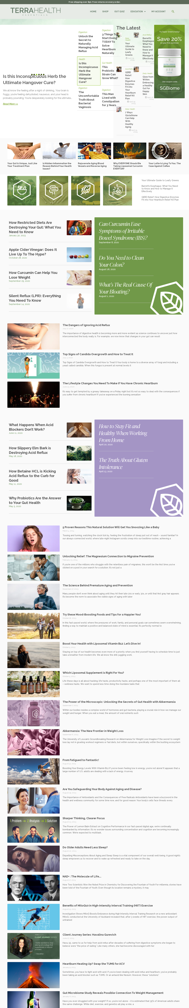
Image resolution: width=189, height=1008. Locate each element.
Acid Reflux (147, 35)
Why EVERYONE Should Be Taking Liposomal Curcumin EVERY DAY (128, 166)
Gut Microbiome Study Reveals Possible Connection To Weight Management (113, 992)
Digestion (83, 32)
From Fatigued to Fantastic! (81, 760)
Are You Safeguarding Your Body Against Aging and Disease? (102, 789)
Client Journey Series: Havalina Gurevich (89, 934)
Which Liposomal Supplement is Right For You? (93, 672)
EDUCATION (137, 11)
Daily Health (128, 39)
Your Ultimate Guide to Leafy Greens (129, 49)
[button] (173, 11)
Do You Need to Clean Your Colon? (121, 261)
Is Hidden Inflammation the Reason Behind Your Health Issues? (57, 166)
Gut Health (107, 63)
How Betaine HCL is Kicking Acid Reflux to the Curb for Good (32, 476)
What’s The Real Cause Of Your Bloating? (125, 288)
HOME (93, 11)
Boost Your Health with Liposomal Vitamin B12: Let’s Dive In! (102, 643)
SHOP (105, 11)
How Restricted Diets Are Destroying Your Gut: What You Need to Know (35, 227)
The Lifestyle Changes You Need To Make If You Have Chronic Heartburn (110, 383)
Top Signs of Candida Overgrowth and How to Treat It (98, 354)
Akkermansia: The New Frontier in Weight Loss (93, 730)
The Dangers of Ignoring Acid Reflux (86, 325)
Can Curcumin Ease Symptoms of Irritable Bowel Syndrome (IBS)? (123, 230)
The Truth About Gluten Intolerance (123, 463)
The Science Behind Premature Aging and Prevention (98, 585)
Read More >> (10, 104)
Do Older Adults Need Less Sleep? (85, 847)
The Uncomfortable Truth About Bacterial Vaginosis (89, 100)
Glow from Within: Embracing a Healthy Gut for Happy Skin (148, 85)
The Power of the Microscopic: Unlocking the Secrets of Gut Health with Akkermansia (119, 701)
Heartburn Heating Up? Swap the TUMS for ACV (94, 963)
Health (82, 59)
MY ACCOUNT (158, 11)
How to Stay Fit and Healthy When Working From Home (123, 432)
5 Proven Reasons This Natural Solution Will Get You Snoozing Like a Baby (111, 527)
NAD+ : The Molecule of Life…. (82, 876)
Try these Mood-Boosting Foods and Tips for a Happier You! (102, 614)
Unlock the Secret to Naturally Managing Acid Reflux (88, 44)
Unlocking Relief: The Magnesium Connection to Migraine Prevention (108, 556)
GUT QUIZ (119, 11)
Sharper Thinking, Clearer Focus (84, 818)
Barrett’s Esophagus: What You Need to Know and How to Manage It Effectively (160, 188)
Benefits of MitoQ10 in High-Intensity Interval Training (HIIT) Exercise (108, 905)
